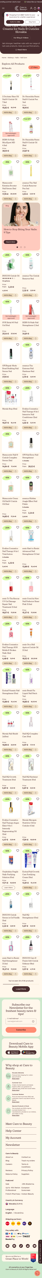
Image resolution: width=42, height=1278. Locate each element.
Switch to (15, 22)
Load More (21, 989)
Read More (22, 50)
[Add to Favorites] (18, 75)
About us (9, 1157)
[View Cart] (35, 8)
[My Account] (31, 8)
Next (36, 222)
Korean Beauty (27, 1194)
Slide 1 (21, 247)
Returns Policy (12, 1174)
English (9, 1213)
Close (38, 15)
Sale (7, 1184)
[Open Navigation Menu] (3, 8)
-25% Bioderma (27, 1184)
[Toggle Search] (7, 8)
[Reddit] (28, 1246)
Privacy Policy (27, 1170)
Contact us (26, 1157)
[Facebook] (14, 1246)
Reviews (9, 1170)
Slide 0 (17, 247)
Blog (7, 1160)
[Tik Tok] (21, 1246)
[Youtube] (34, 1246)
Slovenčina (18, 1213)
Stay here (32, 22)
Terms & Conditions (25, 1165)
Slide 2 (24, 247)
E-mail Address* (13, 1018)
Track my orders (28, 1160)
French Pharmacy (13, 1194)
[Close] (40, 1241)
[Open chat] (37, 1273)
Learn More (8, 888)
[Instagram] (7, 1246)
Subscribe (21, 1029)
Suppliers (25, 1174)
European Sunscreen (25, 1189)
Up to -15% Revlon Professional (13, 1189)
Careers (9, 1164)
